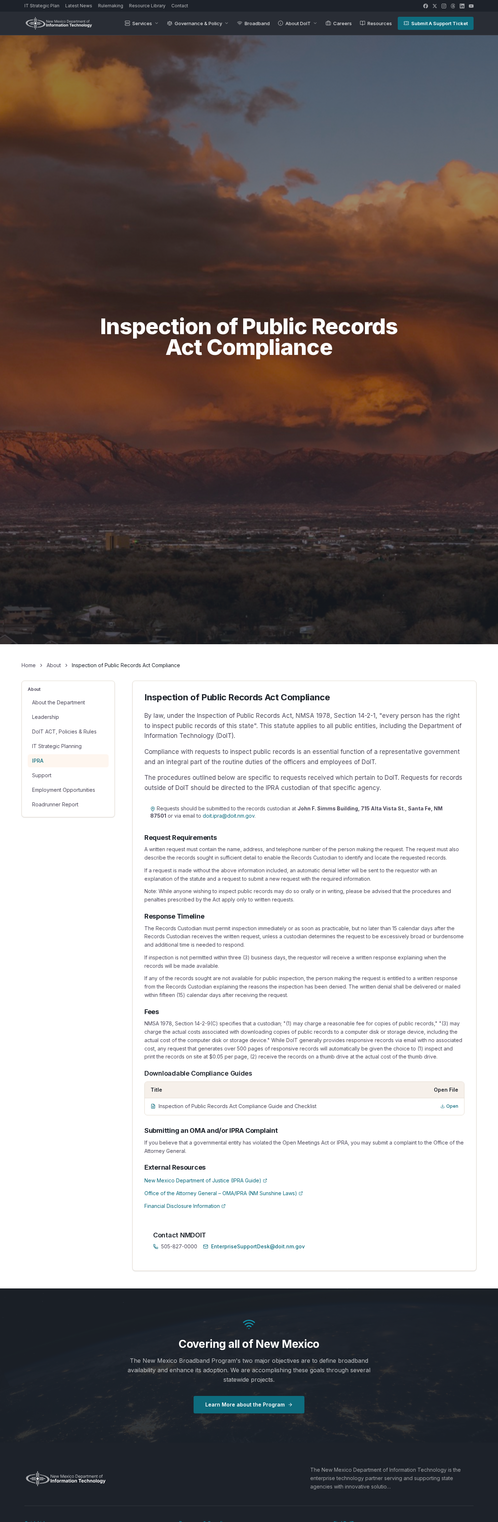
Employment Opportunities (63, 790)
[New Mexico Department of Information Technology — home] (58, 23)
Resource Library (147, 5)
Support (41, 775)
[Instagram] (443, 6)
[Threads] (453, 6)
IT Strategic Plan (41, 5)
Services (142, 23)
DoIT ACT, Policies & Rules (64, 731)
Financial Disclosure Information (182, 1206)
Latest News (78, 5)
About (54, 665)
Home (29, 665)
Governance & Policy (198, 23)
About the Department (58, 702)
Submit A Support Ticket (439, 23)
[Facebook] (425, 6)
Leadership (45, 717)
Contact (179, 5)
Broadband (257, 23)
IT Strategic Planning (57, 746)
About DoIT (298, 23)
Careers (342, 23)
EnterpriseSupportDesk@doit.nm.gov (258, 1246)
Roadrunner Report (55, 804)
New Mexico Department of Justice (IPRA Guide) (202, 1180)
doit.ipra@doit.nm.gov (228, 816)
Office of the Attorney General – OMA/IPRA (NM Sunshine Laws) (220, 1193)
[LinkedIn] (462, 6)
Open (452, 1106)
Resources (379, 23)
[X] (434, 6)
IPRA (37, 761)
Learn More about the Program (245, 1404)
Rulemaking (110, 5)
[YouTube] (471, 6)
